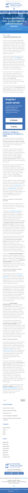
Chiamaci (14, 120)
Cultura (4, 429)
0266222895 (8, 473)
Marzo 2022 (5, 444)
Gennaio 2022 (6, 448)
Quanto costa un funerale (8, 408)
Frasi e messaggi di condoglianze (10, 415)
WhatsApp (14, 11)
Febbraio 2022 (6, 446)
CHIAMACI (8, 114)
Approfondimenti (10, 29)
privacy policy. (24, 478)
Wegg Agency (17, 491)
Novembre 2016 (6, 457)
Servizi (14, 127)
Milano (20, 29)
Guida (16, 29)
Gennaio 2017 (6, 454)
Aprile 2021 (5, 452)
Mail (24, 11)
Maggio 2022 (5, 442)
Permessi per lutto (7, 413)
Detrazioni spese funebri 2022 (9, 410)
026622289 (5, 11)
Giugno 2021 (5, 450)
